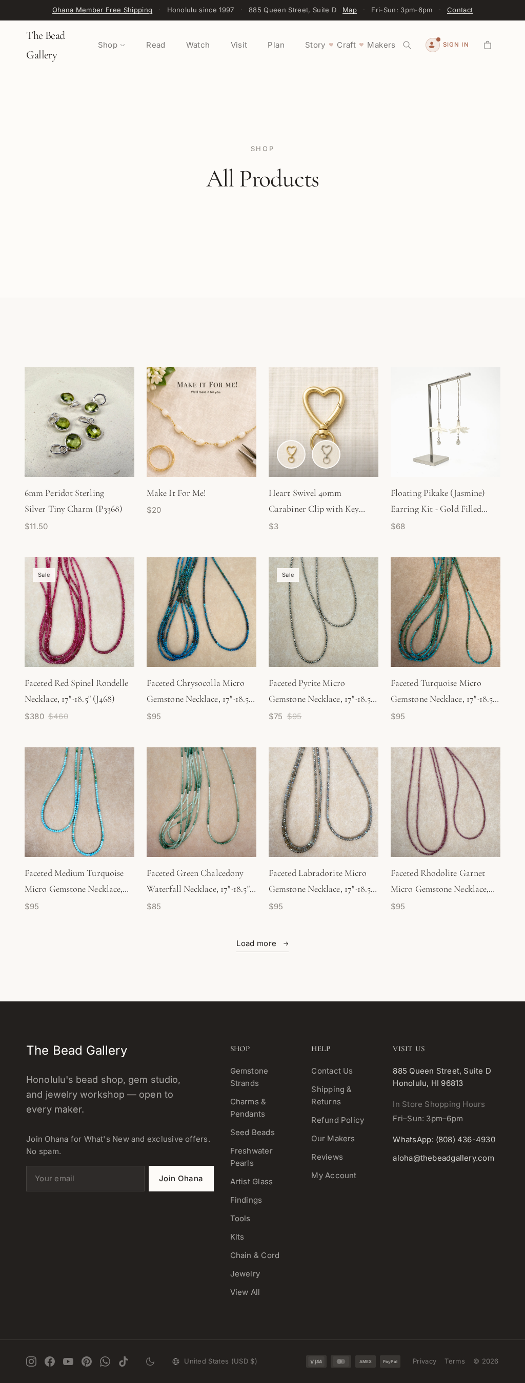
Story (315, 45)
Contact (460, 10)
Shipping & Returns (331, 1095)
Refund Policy (337, 1120)
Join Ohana (181, 1178)
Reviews (327, 1157)
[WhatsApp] (105, 1361)
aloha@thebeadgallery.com (443, 1158)
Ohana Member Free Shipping (102, 10)
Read (156, 45)
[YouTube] (68, 1361)
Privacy (424, 1361)
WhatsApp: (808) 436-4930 (444, 1139)
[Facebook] (50, 1361)
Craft (346, 45)
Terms (455, 1361)
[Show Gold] (291, 454)
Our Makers (333, 1138)
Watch (198, 45)
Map (349, 10)
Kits (237, 1237)
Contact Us (332, 1071)
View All (245, 1292)
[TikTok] (123, 1361)
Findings (246, 1200)
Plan (276, 45)
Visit (239, 45)
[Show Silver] (326, 454)
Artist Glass (251, 1181)
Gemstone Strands (249, 1077)
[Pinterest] (87, 1361)
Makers (381, 45)
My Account (333, 1175)
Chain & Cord (255, 1255)
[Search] (407, 45)
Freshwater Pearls (251, 1157)
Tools (240, 1218)
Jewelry (245, 1274)
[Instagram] (31, 1361)
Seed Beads (252, 1132)
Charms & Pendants (248, 1108)
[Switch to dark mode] (150, 1361)
